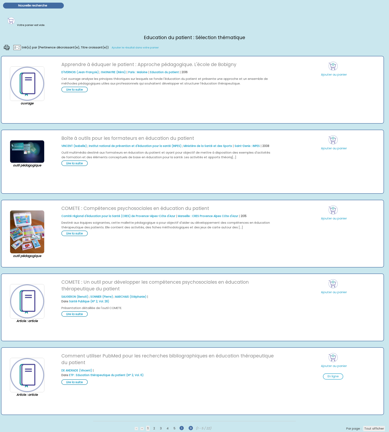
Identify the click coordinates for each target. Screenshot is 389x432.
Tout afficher (374, 428)
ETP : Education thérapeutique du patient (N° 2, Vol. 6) (106, 375)
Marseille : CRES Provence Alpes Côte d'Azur (208, 216)
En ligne (333, 376)
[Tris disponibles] (17, 47)
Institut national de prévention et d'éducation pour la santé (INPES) (135, 146)
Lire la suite (74, 89)
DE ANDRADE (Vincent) (76, 370)
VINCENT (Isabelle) (74, 146)
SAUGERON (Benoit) (74, 297)
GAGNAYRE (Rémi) (113, 72)
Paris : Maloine (137, 72)
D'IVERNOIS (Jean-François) (80, 72)
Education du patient (164, 72)
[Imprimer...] (7, 47)
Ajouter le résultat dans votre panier (135, 47)
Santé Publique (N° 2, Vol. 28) (89, 301)
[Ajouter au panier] (333, 66)
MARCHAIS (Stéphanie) (130, 297)
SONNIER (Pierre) (101, 297)
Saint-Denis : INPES (247, 146)
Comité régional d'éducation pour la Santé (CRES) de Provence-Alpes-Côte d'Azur (118, 216)
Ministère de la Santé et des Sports (208, 146)
